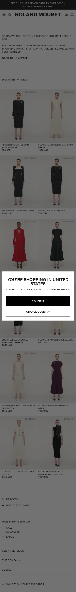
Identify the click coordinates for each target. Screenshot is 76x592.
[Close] (70, 274)
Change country (38, 311)
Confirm (38, 301)
